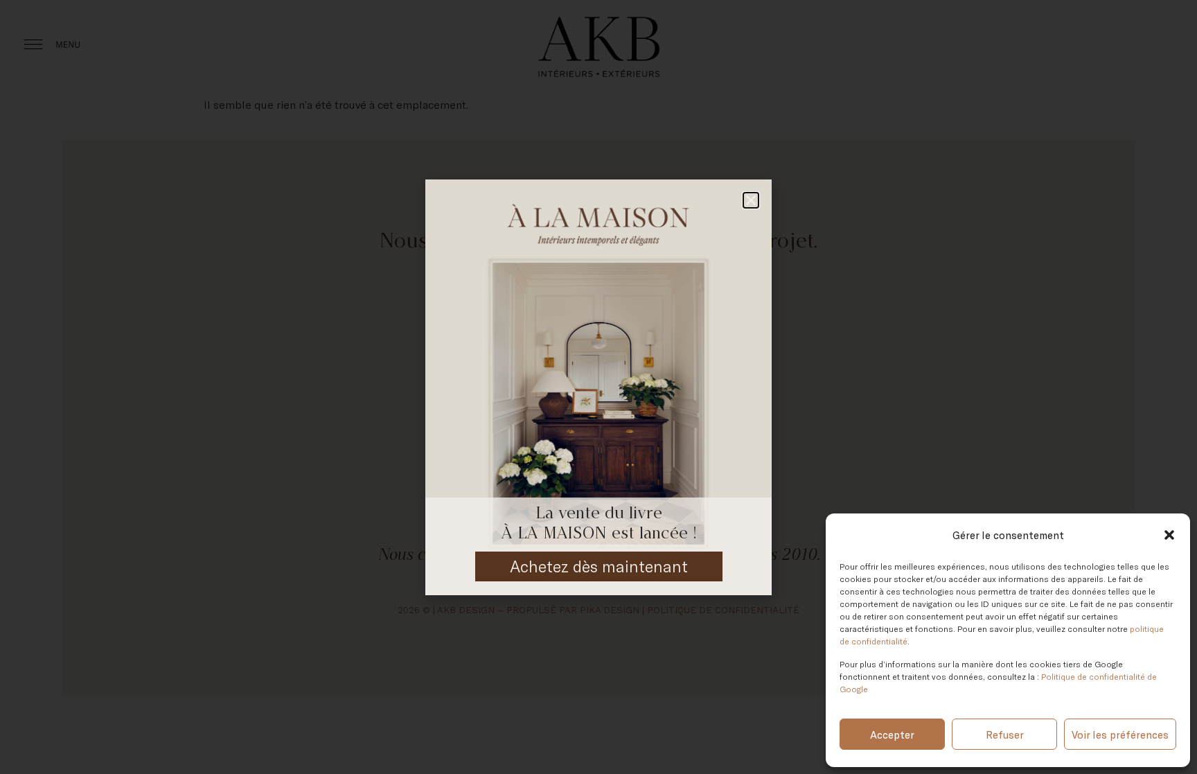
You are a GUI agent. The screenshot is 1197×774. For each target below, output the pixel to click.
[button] (1169, 535)
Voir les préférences (1120, 734)
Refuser (1005, 734)
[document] (598, 387)
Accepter (892, 734)
